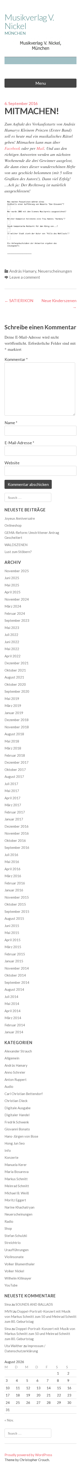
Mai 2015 (11, 933)
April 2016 (12, 869)
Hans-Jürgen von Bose (21, 1136)
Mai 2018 (11, 741)
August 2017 (14, 776)
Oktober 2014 (15, 975)
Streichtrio (12, 1243)
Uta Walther (13, 1346)
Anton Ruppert (15, 1079)
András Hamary (22, 271)
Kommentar (16, 359)
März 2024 (12, 606)
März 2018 (12, 748)
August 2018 (14, 734)
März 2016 (12, 876)
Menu (40, 83)
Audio (8, 1086)
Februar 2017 (14, 812)
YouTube (11, 1285)
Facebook (12, 148)
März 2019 (12, 706)
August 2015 (14, 918)
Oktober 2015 (15, 904)
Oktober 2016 (15, 840)
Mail (40, 148)
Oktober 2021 (15, 670)
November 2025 (16, 571)
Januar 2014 (13, 1032)
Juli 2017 (11, 784)
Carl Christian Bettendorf (23, 1094)
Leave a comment (24, 277)
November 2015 (16, 897)
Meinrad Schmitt (16, 1186)
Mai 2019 (11, 699)
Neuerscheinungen (55, 271)
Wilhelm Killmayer (18, 1278)
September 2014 (16, 982)
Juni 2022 (11, 642)
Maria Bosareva (16, 1172)
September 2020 (16, 691)
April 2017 (12, 798)
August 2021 (14, 677)
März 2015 (12, 947)
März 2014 (12, 1018)
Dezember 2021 (16, 663)
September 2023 (16, 620)
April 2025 (12, 592)
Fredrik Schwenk (16, 1122)
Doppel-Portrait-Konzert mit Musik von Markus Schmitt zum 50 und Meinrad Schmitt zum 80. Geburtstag (40, 1316)
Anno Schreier (14, 1072)
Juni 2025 (11, 578)
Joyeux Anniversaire (19, 518)
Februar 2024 (14, 613)
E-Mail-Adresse (19, 442)
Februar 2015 (14, 954)
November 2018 (16, 727)
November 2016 (16, 833)
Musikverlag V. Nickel (29, 21)
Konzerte (11, 1157)
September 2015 (16, 911)
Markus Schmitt (16, 1179)
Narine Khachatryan (19, 1207)
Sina (7, 1304)
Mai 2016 (11, 862)
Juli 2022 (11, 635)
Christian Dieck (15, 1101)
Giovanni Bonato (17, 1129)
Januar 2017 (13, 819)
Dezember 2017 (16, 762)
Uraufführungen (16, 1250)
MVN (8, 1311)
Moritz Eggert (15, 1200)
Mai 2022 (11, 649)
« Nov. (9, 1420)
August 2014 (14, 989)
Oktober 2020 (15, 684)
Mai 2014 (11, 1004)
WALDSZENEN (15, 545)
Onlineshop (13, 525)
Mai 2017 (11, 791)
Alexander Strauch (18, 1051)
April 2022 (12, 656)
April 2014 (12, 1011)
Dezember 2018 (16, 720)
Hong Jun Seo (14, 1143)
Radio (8, 1221)
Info (7, 1150)
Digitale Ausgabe (17, 1108)
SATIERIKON (18, 300)
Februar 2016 (14, 883)
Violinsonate (14, 1257)
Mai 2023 (11, 628)
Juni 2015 (11, 926)
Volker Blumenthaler (19, 1264)
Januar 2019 (13, 713)
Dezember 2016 (16, 826)
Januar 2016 (13, 890)
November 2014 (16, 968)
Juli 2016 (11, 855)
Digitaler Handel (16, 1115)
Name (10, 422)
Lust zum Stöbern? (18, 552)
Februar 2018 (14, 755)
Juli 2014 (11, 997)
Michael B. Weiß (16, 1193)
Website (12, 462)
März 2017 (12, 805)
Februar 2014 (14, 1025)
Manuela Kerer (15, 1165)
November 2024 (16, 599)
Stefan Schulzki (15, 1236)
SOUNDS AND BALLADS (34, 1304)
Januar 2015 (13, 961)
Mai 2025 (11, 585)
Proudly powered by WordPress (28, 1455)
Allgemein (11, 1058)
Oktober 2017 (15, 769)
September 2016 (16, 847)
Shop (8, 1228)
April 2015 (12, 940)
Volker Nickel (14, 1271)
